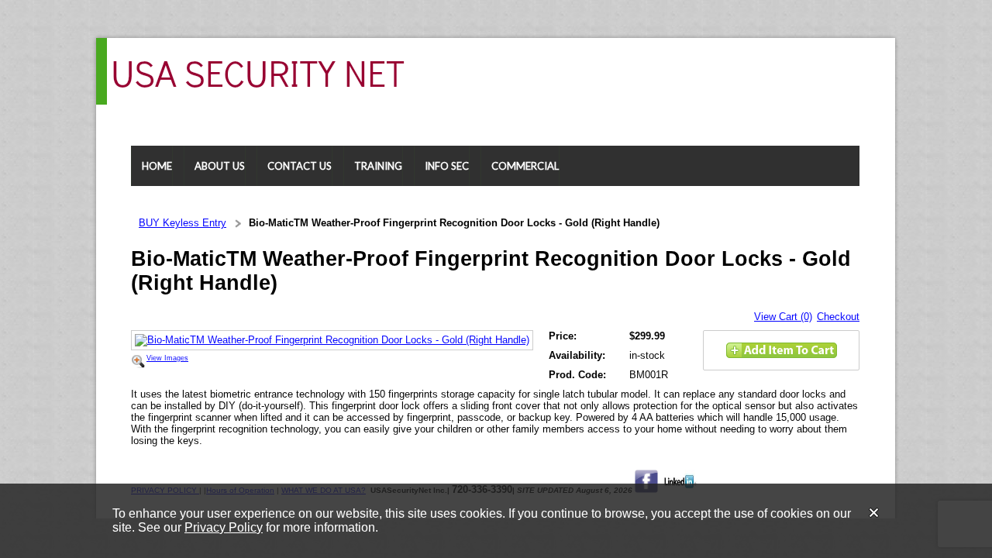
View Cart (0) (783, 316)
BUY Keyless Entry (182, 223)
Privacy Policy (223, 527)
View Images (167, 358)
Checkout (838, 316)
